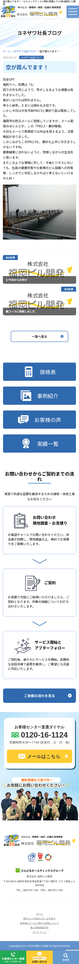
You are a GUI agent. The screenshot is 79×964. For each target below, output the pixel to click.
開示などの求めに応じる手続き (39, 918)
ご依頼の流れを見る (39, 695)
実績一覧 (47, 443)
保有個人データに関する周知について (39, 923)
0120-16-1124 (44, 735)
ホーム (6, 51)
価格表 (48, 372)
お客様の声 (47, 420)
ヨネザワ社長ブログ (25, 51)
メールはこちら (44, 756)
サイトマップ (39, 932)
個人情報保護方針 (39, 927)
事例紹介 (47, 396)
